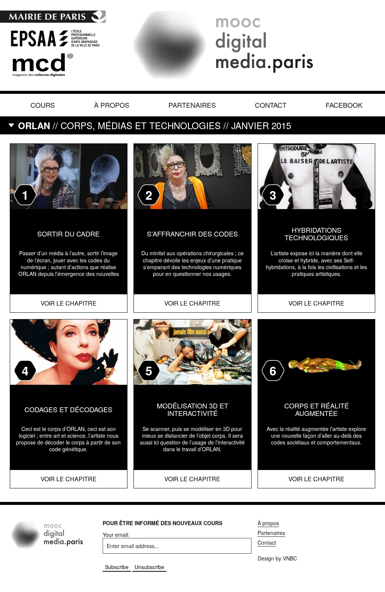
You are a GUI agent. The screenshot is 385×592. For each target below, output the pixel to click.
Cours (42, 105)
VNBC (290, 558)
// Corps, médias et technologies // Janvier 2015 (154, 125)
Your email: (116, 534)
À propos (111, 105)
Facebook (344, 105)
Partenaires (192, 105)
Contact (270, 105)
